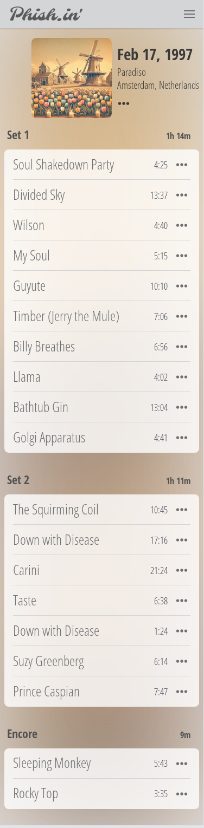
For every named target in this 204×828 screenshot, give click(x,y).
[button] (189, 14)
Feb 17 (136, 53)
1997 (178, 53)
